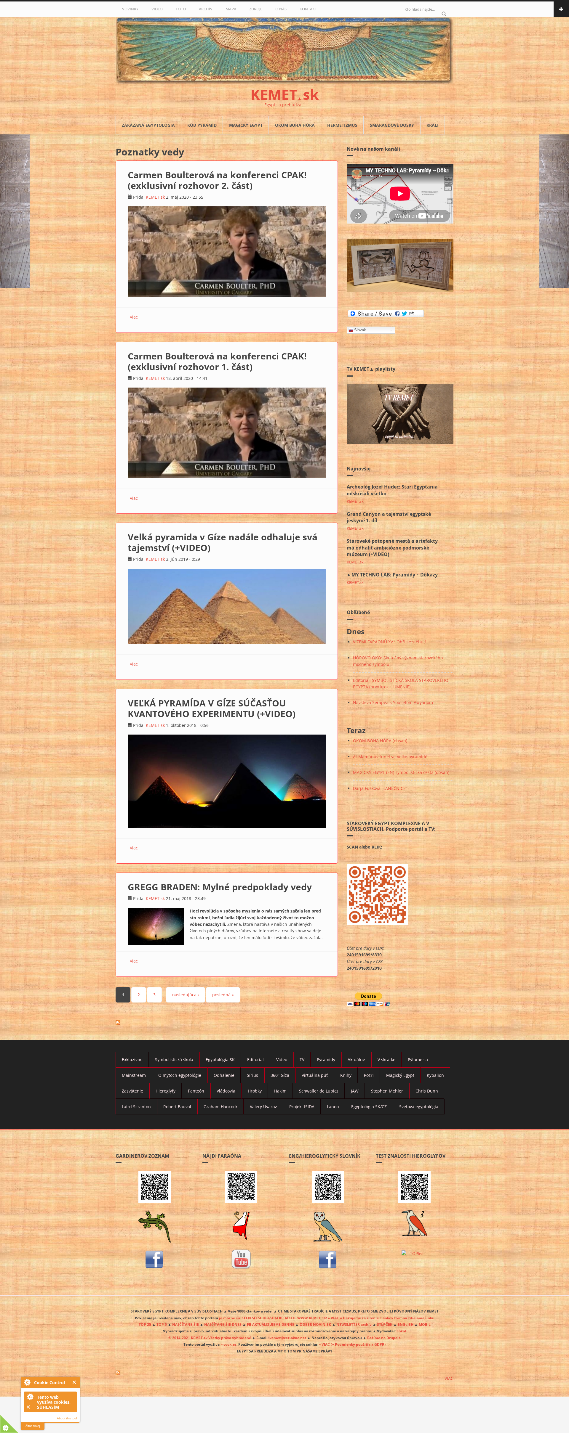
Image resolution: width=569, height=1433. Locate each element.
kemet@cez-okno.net (287, 1337)
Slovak (360, 330)
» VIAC (325, 1344)
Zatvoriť (74, 1382)
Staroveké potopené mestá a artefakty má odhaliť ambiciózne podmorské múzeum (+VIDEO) (392, 548)
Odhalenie (224, 1075)
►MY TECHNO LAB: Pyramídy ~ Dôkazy (392, 574)
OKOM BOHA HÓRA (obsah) (380, 740)
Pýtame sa (418, 1059)
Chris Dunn (426, 1091)
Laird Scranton (136, 1106)
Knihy (345, 1075)
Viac (134, 317)
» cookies (228, 1344)
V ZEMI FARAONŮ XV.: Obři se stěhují (389, 642)
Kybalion (435, 1075)
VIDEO (157, 9)
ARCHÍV (205, 9)
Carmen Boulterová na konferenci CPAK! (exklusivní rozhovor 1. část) (217, 361)
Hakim (280, 1091)
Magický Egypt (246, 125)
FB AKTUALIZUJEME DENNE (270, 1324)
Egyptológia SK (220, 1059)
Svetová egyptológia (418, 1106)
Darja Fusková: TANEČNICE (379, 788)
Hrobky (255, 1091)
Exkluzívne (132, 1059)
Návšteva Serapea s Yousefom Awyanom (393, 702)
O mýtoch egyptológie (179, 1075)
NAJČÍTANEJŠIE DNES (223, 1324)
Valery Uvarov (263, 1106)
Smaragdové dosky (392, 125)
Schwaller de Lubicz (318, 1091)
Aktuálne (356, 1059)
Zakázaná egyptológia (148, 125)
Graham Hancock (220, 1106)
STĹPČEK (384, 1324)
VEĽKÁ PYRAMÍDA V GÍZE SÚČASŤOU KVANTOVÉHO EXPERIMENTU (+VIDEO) (211, 708)
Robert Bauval (177, 1106)
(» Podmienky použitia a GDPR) (358, 1344)
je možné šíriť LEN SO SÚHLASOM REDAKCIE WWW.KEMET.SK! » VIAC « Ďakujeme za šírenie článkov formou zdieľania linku (326, 1317)
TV (302, 1059)
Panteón (196, 1091)
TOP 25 (145, 1324)
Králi (432, 125)
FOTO (181, 9)
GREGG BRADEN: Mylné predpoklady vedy (220, 887)
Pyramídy (326, 1059)
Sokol (401, 1330)
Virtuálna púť (315, 1075)
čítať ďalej (32, 1426)
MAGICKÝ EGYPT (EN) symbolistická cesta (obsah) (401, 772)
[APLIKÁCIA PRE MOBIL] (155, 1187)
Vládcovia (226, 1091)
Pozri (369, 1075)
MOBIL (425, 1324)
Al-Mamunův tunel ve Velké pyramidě (390, 756)
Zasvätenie (132, 1091)
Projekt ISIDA (301, 1106)
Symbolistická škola (174, 1059)
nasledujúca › (185, 994)
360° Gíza (280, 1075)
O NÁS (281, 9)
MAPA (231, 9)
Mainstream (134, 1075)
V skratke (386, 1059)
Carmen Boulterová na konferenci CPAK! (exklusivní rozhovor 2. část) (217, 180)
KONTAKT (308, 9)
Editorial (255, 1059)
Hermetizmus (342, 125)
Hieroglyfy (165, 1091)
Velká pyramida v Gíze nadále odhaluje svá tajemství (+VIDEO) (222, 542)
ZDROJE (255, 9)
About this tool (67, 1418)
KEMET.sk (155, 197)
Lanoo (333, 1106)
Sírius (252, 1075)
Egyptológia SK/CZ (369, 1106)
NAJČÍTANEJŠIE (185, 1324)
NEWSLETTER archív (354, 1324)
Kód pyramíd (202, 125)
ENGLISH (405, 1324)
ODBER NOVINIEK (315, 1324)
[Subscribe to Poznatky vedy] (227, 1022)
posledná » (223, 994)
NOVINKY (130, 9)
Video (281, 1059)
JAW (355, 1091)
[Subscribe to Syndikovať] (284, 1373)
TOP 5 (161, 1324)
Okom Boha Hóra (295, 125)
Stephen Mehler (387, 1091)
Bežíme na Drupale (384, 1337)
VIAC (449, 1378)
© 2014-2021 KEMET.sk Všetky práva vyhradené (209, 1337)
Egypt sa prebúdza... (284, 104)
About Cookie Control (27, 1382)
